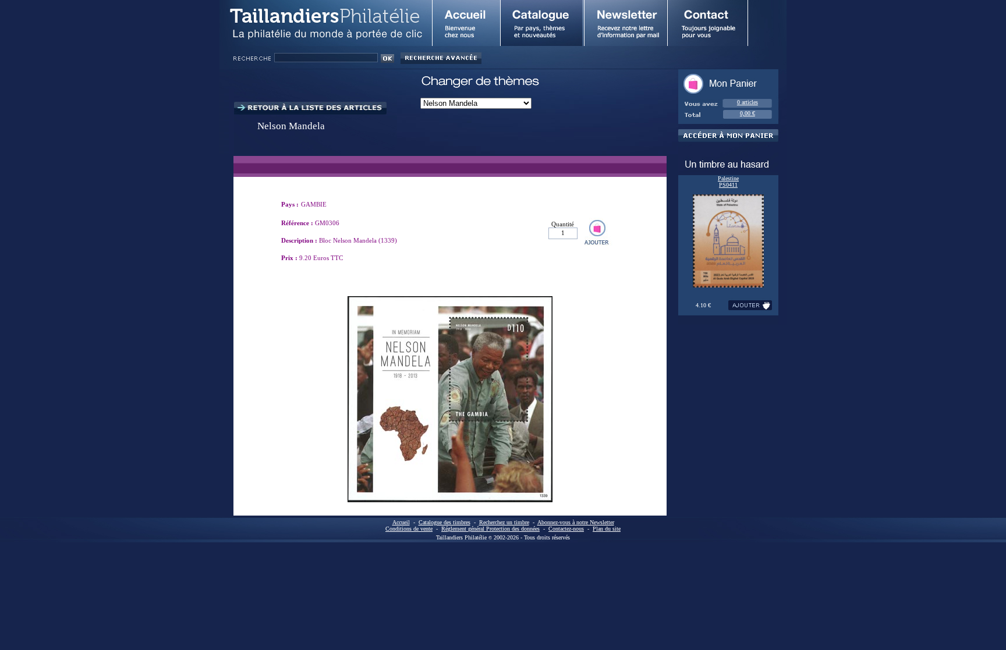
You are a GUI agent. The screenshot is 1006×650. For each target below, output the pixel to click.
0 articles (747, 102)
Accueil (401, 522)
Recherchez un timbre (504, 522)
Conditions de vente (409, 528)
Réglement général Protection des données (490, 528)
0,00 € (747, 113)
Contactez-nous (566, 528)
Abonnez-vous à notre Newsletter (575, 522)
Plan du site (607, 528)
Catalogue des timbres (444, 522)
